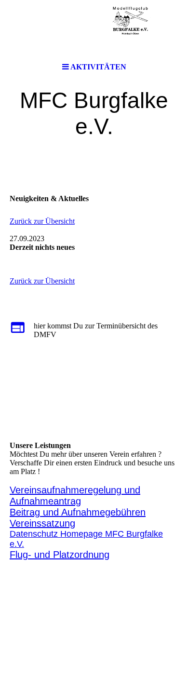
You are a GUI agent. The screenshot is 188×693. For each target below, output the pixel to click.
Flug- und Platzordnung (59, 554)
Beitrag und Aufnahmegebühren (78, 512)
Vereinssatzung (42, 523)
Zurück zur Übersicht (42, 221)
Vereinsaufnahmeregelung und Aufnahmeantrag (75, 495)
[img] (94, 29)
